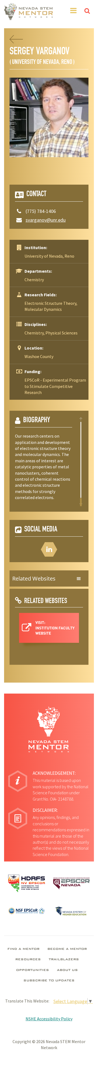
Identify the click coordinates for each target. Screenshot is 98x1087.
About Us (67, 970)
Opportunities (32, 970)
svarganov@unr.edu (46, 220)
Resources (28, 960)
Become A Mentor (67, 949)
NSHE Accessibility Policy (49, 1018)
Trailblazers (64, 960)
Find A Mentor (23, 949)
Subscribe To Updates (49, 981)
